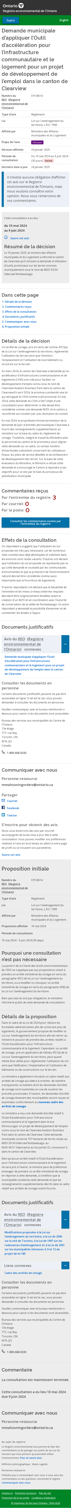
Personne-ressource (25, 1493)
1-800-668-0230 (16, 753)
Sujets (11, 20)
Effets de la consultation (20, 311)
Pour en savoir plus (31, 1457)
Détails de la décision (18, 301)
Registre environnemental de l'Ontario (30, 11)
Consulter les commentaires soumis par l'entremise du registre (35, 522)
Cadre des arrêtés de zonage (23, 1273)
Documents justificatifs (20, 316)
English (64, 20)
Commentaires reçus (18, 306)
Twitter (12, 815)
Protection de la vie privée (15, 1498)
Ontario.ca (7, 1493)
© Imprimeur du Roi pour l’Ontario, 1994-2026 (35, 1503)
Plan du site (45, 1493)
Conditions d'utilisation (44, 1498)
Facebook (13, 808)
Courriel (12, 801)
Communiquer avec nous (20, 321)
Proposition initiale (17, 326)
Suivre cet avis (19, 238)
